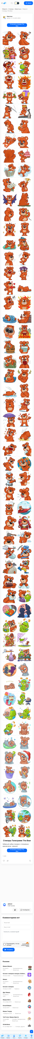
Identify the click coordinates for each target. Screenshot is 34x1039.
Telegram (4, 9)
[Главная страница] (4, 3)
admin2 (10, 904)
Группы (20, 1037)
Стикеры (11, 9)
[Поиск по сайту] (12, 3)
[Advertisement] (17, 883)
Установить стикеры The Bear (17, 25)
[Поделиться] (7, 860)
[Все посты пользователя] (15, 910)
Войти (29, 3)
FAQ (31, 1037)
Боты (14, 1037)
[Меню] (2, 3)
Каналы (8, 1037)
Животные (18, 9)
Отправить (10, 949)
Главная (2, 1037)
